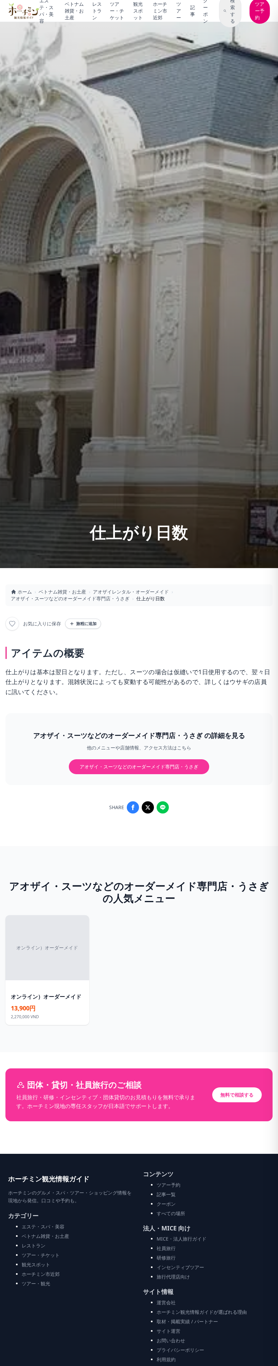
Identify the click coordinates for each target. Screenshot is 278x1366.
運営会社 (166, 1302)
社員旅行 (166, 1248)
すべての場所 (171, 1213)
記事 (192, 10)
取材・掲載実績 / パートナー (187, 1321)
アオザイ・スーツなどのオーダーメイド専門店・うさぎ (70, 598)
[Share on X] (148, 807)
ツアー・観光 (36, 1283)
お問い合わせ (171, 1340)
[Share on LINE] (163, 807)
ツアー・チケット (117, 11)
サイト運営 (168, 1331)
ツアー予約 (168, 1185)
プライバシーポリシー (180, 1350)
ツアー (178, 11)
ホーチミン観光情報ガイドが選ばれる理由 (202, 1312)
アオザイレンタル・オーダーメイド (131, 591)
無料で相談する (237, 1094)
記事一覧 (166, 1194)
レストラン (97, 11)
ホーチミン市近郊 (160, 11)
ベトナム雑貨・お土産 (74, 11)
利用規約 (166, 1359)
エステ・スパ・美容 (43, 1226)
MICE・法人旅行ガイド (181, 1239)
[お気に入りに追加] (12, 623)
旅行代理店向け (173, 1276)
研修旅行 (166, 1257)
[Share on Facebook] (133, 807)
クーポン (166, 1204)
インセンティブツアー (180, 1267)
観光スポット (138, 11)
